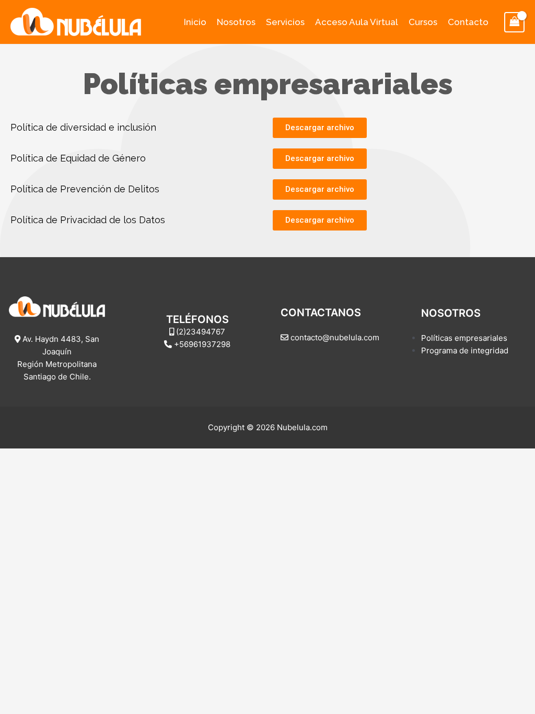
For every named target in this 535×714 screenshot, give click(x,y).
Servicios (285, 22)
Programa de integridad (464, 350)
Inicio (195, 22)
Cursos (423, 22)
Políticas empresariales (464, 338)
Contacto (468, 22)
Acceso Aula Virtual (356, 22)
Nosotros (236, 22)
